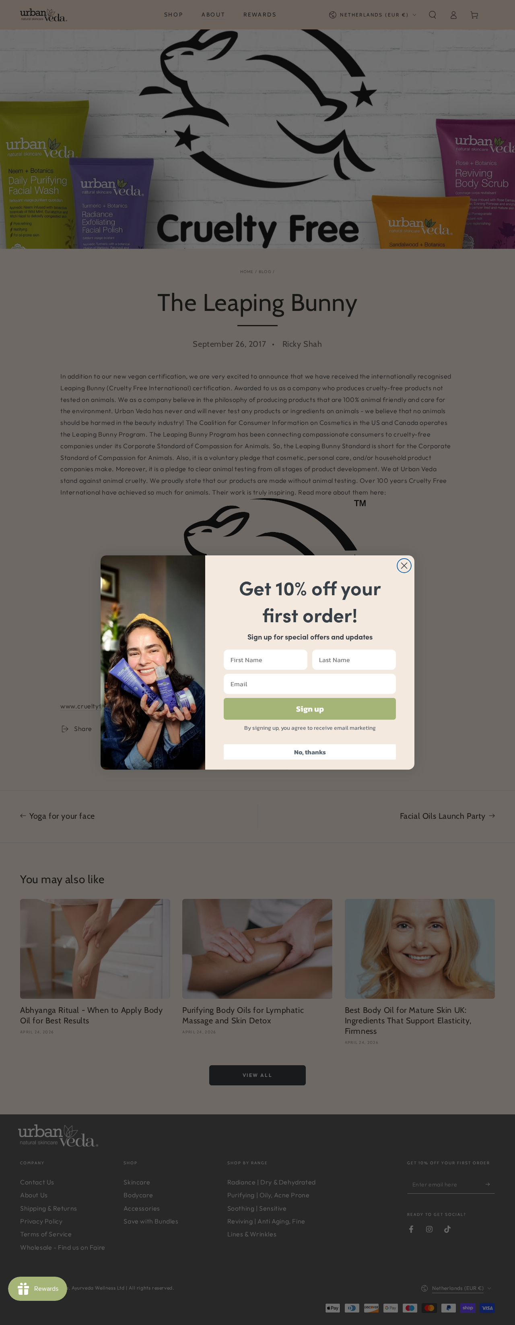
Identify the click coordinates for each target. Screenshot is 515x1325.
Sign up (310, 709)
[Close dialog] (404, 566)
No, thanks (310, 752)
